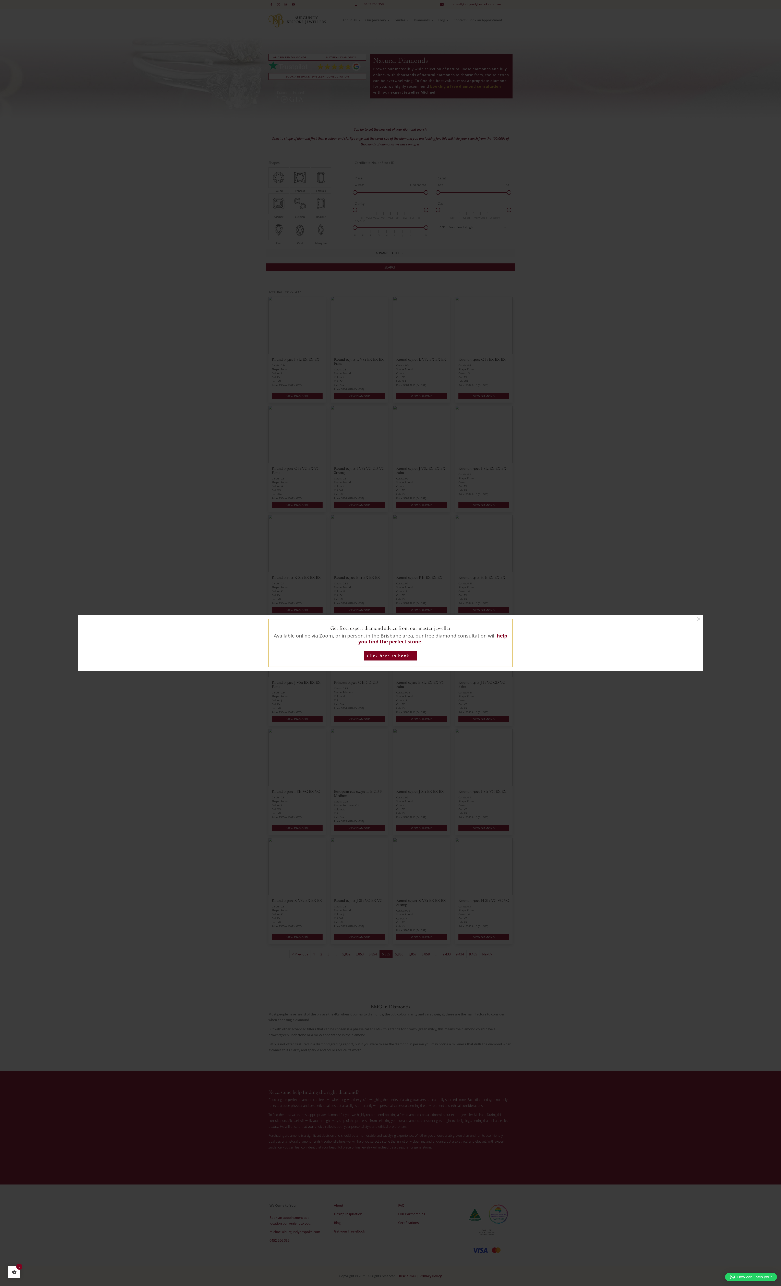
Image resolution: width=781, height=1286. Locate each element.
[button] (751, 1277)
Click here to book (388, 655)
